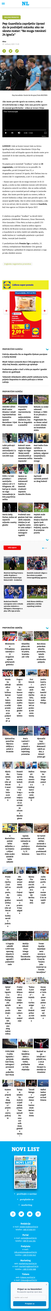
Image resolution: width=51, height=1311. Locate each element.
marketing (26, 1204)
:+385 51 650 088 (29, 1269)
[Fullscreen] (45, 132)
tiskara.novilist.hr (27, 1277)
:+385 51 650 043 (29, 1255)
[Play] (5, 132)
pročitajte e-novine (27, 1193)
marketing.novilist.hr (28, 1263)
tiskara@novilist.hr (29, 1280)
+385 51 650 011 (29, 1229)
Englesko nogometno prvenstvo (17, 264)
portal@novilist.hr (29, 1238)
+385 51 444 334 (29, 1241)
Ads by (44, 136)
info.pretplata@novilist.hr (25, 1252)
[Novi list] (25, 3)
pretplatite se (27, 1199)
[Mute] (19, 132)
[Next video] (12, 132)
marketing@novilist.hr (29, 1266)
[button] (44, 311)
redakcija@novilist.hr (29, 1227)
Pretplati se (29, 1304)
